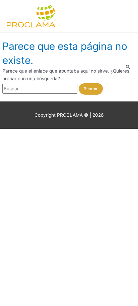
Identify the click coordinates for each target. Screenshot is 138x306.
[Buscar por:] (40, 88)
